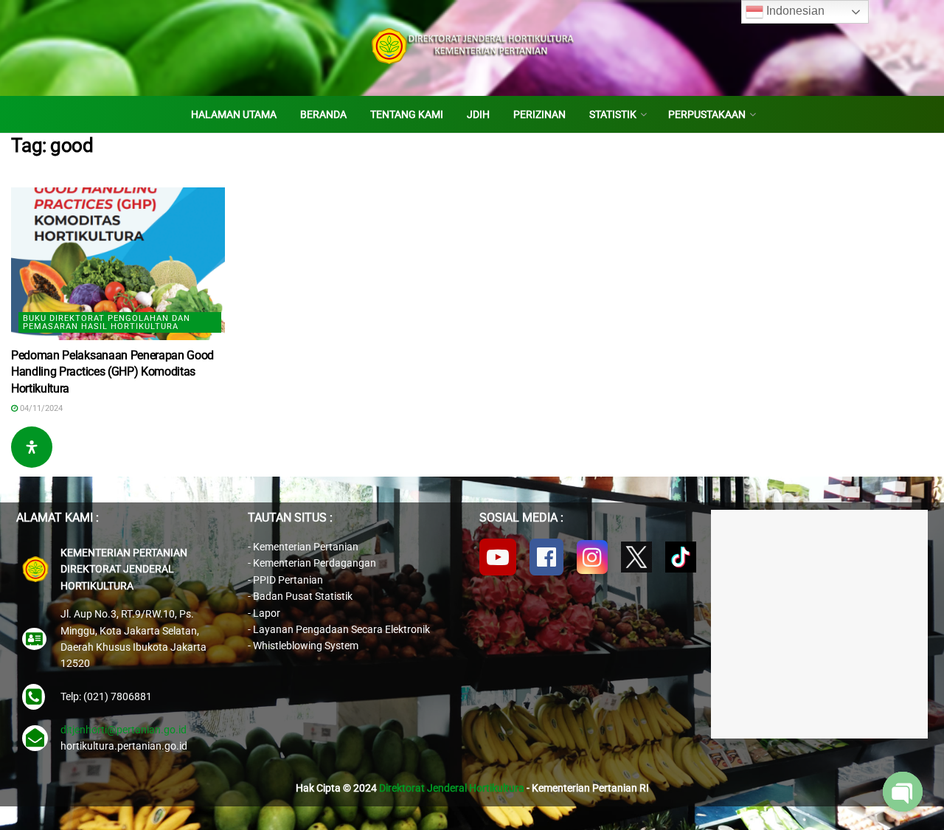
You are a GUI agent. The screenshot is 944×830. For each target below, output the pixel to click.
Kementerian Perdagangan (314, 563)
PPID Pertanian (288, 580)
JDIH (478, 114)
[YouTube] (497, 557)
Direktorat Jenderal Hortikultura (451, 788)
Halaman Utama (234, 114)
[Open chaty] (903, 792)
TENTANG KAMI (406, 114)
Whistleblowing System (305, 645)
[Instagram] (592, 557)
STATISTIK (612, 114)
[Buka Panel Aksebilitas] (31, 447)
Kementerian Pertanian (305, 547)
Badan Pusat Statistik (303, 596)
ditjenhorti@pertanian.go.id (123, 730)
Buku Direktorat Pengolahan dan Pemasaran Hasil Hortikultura (106, 322)
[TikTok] (680, 557)
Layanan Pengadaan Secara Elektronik (341, 629)
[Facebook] (546, 557)
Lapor (266, 613)
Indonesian (794, 10)
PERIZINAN (539, 114)
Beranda (323, 114)
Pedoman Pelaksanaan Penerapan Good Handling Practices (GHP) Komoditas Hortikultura (112, 371)
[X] (636, 557)
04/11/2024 (40, 408)
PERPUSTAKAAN (707, 114)
